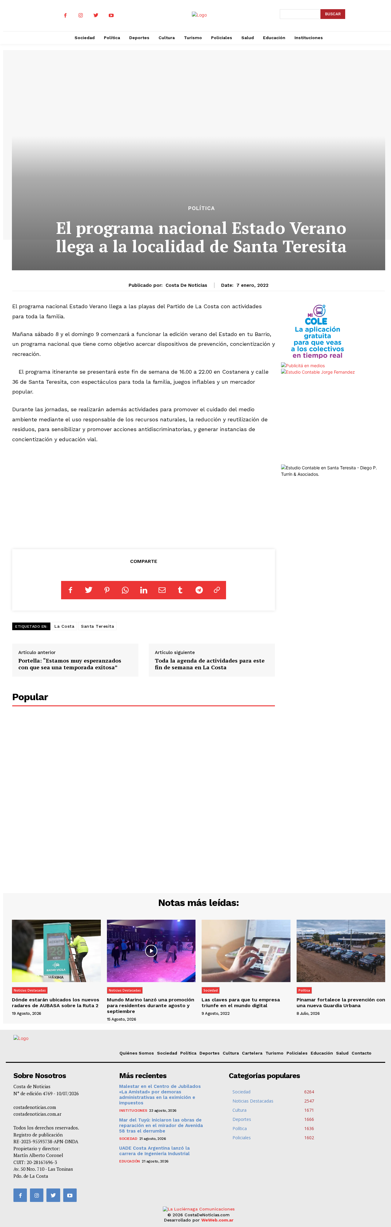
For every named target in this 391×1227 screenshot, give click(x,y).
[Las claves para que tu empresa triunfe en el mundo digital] (246, 951)
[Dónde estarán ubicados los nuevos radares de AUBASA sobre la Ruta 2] (56, 951)
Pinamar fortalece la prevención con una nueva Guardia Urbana (341, 1002)
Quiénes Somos (136, 1053)
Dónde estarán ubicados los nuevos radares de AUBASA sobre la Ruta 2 (55, 1002)
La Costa (64, 626)
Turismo (274, 1053)
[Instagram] (81, 15)
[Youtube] (111, 15)
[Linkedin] (143, 590)
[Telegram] (198, 590)
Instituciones (133, 1110)
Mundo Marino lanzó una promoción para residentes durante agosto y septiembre (150, 1005)
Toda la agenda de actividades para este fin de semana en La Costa (210, 664)
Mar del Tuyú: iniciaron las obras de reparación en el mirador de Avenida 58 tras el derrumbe (161, 1125)
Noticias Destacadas (30, 990)
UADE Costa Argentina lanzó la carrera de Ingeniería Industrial (154, 1150)
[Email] (162, 590)
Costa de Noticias (186, 285)
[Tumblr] (180, 590)
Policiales (297, 1053)
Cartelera (252, 1053)
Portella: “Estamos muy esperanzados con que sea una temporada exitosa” (69, 664)
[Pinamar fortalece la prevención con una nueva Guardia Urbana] (341, 951)
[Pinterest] (107, 590)
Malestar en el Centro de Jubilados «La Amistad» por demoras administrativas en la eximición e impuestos (160, 1095)
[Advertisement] (143, 495)
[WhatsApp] (125, 590)
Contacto (361, 1053)
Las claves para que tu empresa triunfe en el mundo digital (241, 1002)
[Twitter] (96, 15)
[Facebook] (65, 15)
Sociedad (210, 990)
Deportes (209, 1053)
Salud (342, 1053)
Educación (322, 1053)
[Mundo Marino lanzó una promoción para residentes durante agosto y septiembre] (151, 951)
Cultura (231, 1053)
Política (201, 208)
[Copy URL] (217, 590)
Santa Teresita (97, 626)
